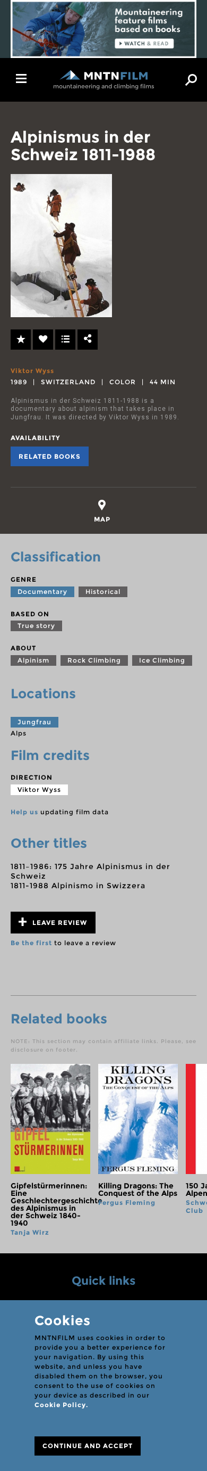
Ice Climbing (162, 660)
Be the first (31, 943)
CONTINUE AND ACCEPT (87, 1446)
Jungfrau (34, 722)
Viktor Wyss (32, 371)
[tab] (102, 511)
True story (36, 626)
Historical (102, 592)
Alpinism (33, 660)
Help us (24, 812)
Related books (50, 456)
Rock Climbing (94, 660)
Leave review (58, 923)
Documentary (42, 592)
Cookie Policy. (61, 1405)
